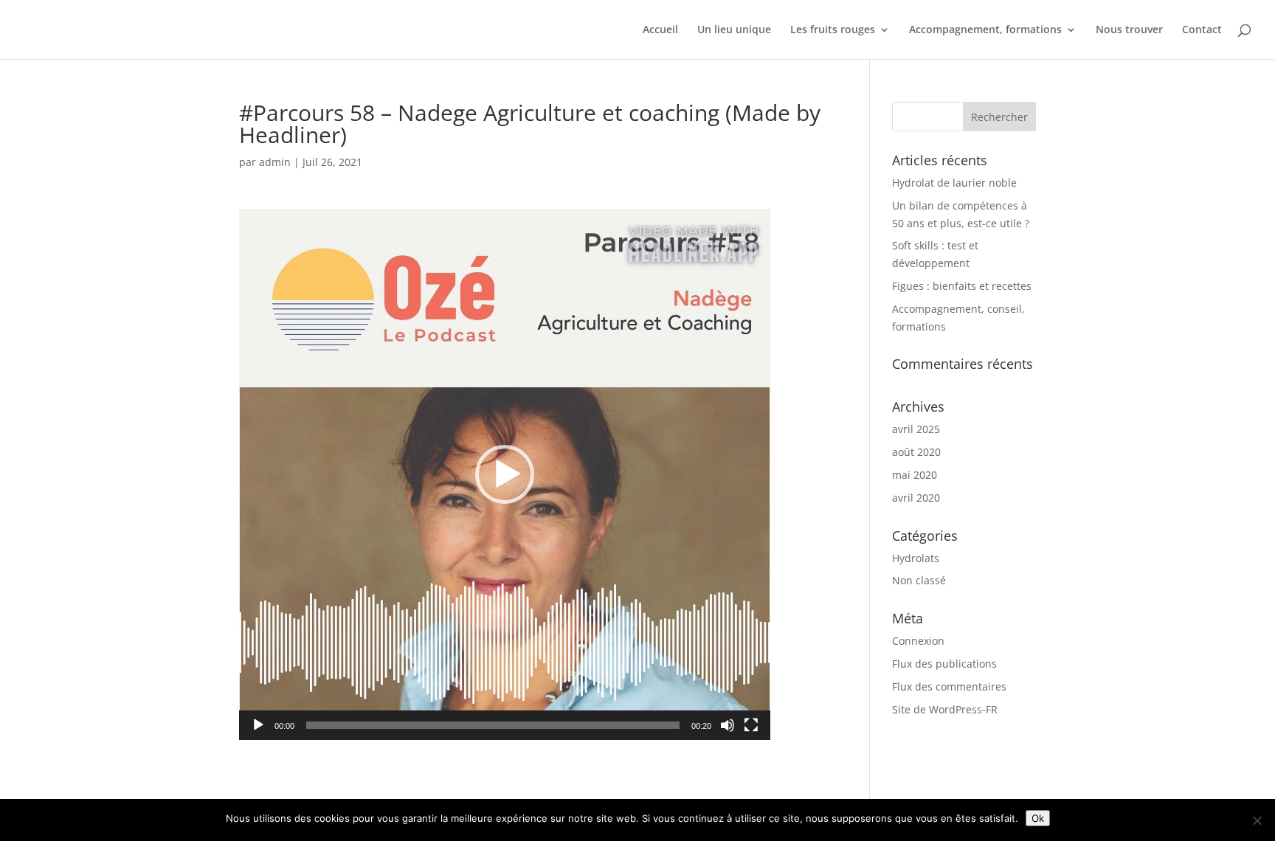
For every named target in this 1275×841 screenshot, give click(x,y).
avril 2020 (916, 498)
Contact (1202, 30)
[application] (504, 474)
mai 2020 (914, 475)
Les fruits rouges (832, 30)
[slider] (493, 725)
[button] (504, 474)
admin (275, 162)
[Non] (1256, 820)
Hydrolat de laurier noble (954, 183)
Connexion (918, 641)
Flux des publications (944, 664)
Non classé (919, 580)
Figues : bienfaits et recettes (962, 286)
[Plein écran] (751, 725)
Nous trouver (1129, 30)
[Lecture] (258, 725)
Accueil (660, 30)
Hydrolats (915, 558)
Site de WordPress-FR (945, 709)
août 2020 (916, 452)
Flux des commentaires (949, 686)
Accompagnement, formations (985, 30)
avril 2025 (916, 429)
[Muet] (727, 725)
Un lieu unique (734, 30)
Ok (1038, 818)
